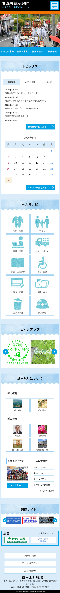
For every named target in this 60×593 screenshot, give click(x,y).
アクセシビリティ (30, 563)
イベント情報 (30, 82)
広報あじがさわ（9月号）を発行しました (23, 93)
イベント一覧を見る (37, 187)
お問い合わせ (30, 570)
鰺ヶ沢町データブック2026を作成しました (24, 108)
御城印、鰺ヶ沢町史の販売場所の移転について (25, 101)
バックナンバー (17, 485)
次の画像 (55, 352)
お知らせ (48, 82)
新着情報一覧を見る (37, 127)
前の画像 (6, 352)
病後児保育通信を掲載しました (18, 116)
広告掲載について (48, 533)
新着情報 (11, 82)
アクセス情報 (30, 555)
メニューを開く (54, 5)
